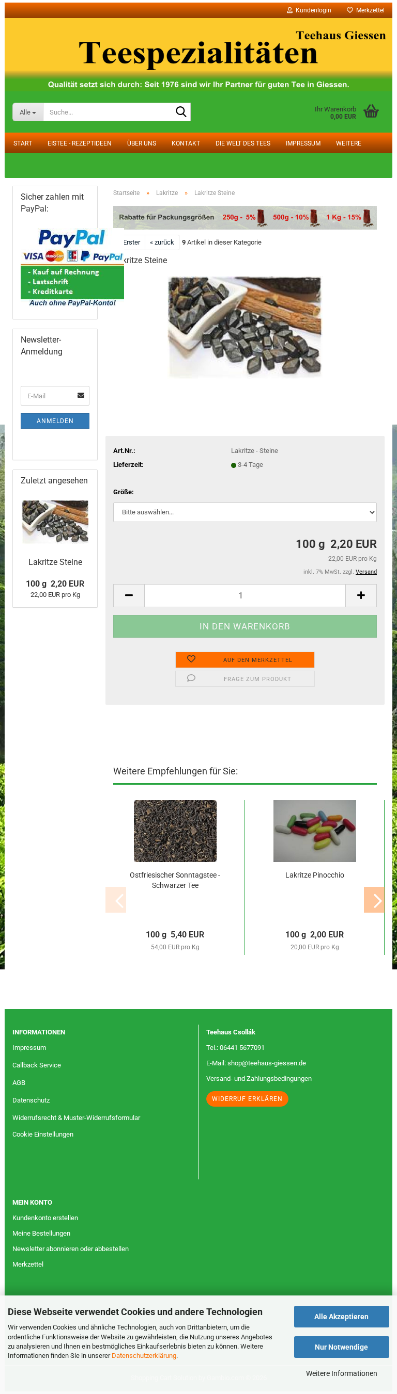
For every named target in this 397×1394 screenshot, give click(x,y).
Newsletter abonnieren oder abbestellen (70, 1249)
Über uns (141, 143)
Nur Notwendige (341, 1347)
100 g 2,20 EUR (55, 584)
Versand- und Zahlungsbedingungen (259, 1078)
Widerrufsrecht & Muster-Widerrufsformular (76, 1118)
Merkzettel (369, 10)
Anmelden (55, 421)
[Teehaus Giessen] (198, 54)
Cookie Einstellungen (42, 1134)
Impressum (303, 143)
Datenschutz (31, 1100)
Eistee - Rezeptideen (80, 143)
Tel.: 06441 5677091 (235, 1047)
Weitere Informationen (341, 1373)
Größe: (123, 492)
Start (22, 143)
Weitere (348, 143)
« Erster (129, 242)
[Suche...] (181, 112)
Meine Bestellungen (41, 1233)
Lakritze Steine (55, 562)
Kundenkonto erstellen (45, 1218)
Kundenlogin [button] (312, 10)
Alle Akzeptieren (341, 1316)
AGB (18, 1083)
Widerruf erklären (247, 1099)
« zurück (162, 242)
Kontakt (186, 143)
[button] (128, 595)
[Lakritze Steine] (245, 327)
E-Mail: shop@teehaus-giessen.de (256, 1063)
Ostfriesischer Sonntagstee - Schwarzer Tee (175, 880)
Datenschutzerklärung (144, 1355)
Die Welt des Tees (243, 143)
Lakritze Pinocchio (314, 875)
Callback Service (36, 1065)
